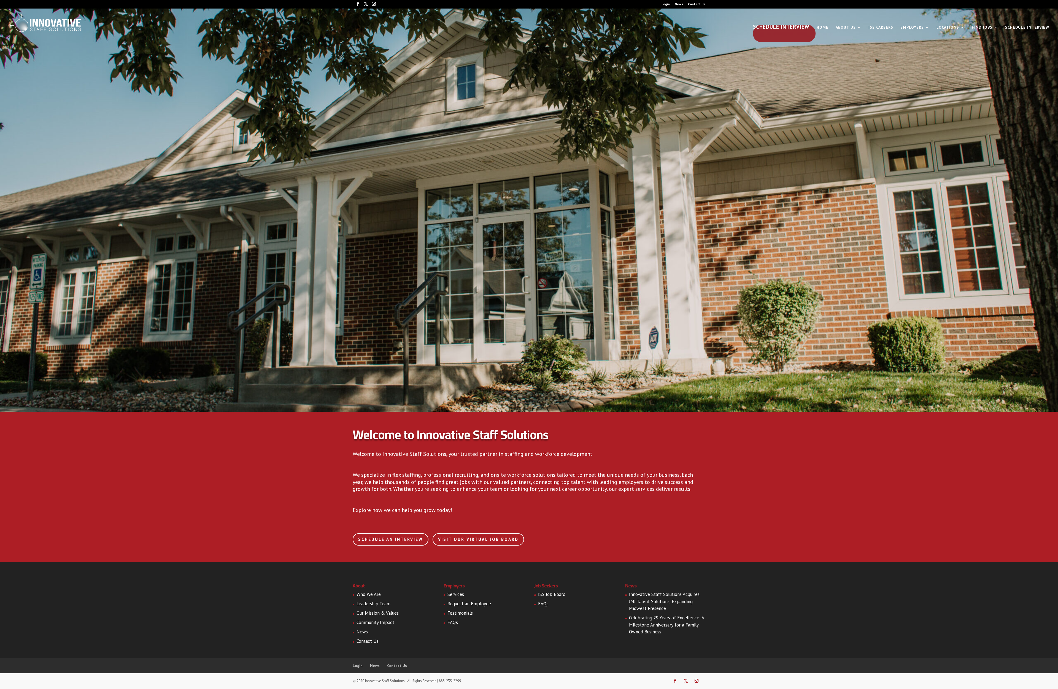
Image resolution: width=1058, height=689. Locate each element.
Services (455, 594)
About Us (846, 27)
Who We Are (369, 594)
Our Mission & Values (378, 613)
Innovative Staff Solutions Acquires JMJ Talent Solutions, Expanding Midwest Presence (664, 601)
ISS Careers (880, 27)
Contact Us (696, 4)
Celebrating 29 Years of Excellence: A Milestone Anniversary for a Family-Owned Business (666, 625)
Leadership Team (373, 604)
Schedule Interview (781, 27)
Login (666, 4)
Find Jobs (982, 27)
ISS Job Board (551, 594)
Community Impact (375, 622)
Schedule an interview (390, 539)
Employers (912, 27)
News (679, 4)
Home (822, 27)
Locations (947, 27)
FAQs (452, 622)
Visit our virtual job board (478, 539)
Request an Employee (469, 604)
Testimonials (460, 613)
